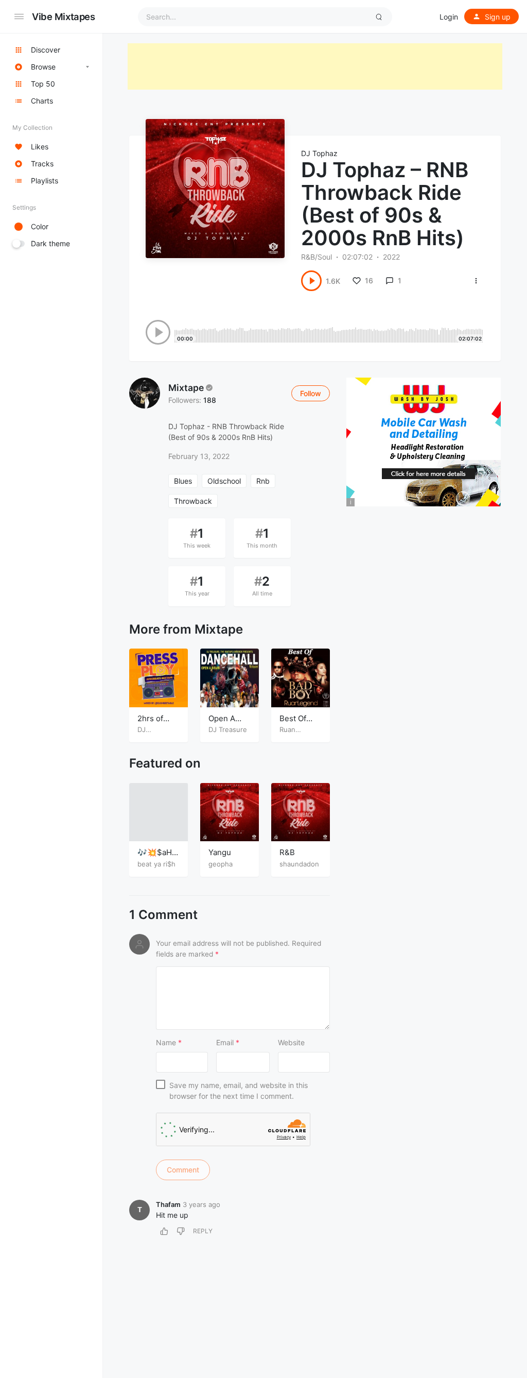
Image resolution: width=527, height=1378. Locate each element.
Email (227, 1042)
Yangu (219, 852)
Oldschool (224, 481)
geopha (220, 864)
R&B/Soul (316, 256)
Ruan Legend (291, 733)
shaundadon (299, 864)
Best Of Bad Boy (294, 723)
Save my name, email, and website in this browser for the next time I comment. (238, 1090)
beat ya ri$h (156, 864)
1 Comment (163, 915)
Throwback (193, 501)
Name (169, 1042)
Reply (203, 1231)
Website (291, 1042)
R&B (287, 852)
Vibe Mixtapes (63, 16)
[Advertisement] (315, 66)
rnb (263, 481)
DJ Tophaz (319, 153)
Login (449, 16)
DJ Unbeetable (156, 733)
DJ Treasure (227, 729)
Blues (183, 481)
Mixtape (186, 388)
